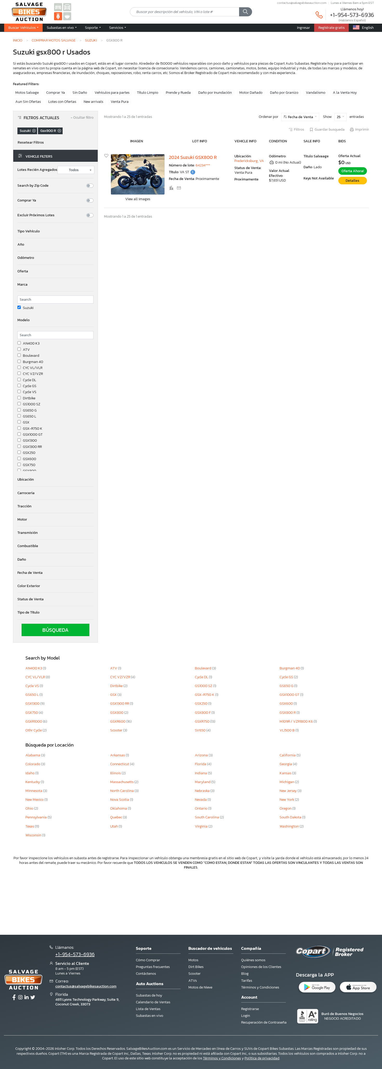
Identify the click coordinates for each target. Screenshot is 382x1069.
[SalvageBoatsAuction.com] (67, 16)
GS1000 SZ (31, 404)
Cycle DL (29, 380)
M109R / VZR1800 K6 (297, 721)
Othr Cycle (34, 730)
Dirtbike (29, 398)
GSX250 (29, 453)
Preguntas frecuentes (153, 967)
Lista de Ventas (148, 1009)
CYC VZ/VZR (33, 374)
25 (339, 117)
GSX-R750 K (32, 428)
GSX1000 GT (33, 434)
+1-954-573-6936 (352, 15)
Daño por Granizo (284, 92)
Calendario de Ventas (153, 1002)
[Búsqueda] (245, 12)
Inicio (17, 40)
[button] (62, 28)
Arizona (202, 755)
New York (287, 799)
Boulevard (31, 355)
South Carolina (207, 817)
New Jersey (289, 791)
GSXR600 (118, 721)
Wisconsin (33, 835)
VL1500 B (287, 730)
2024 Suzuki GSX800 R (193, 157)
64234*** (203, 165)
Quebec (116, 817)
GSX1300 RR (32, 447)
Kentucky (33, 782)
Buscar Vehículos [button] (22, 27)
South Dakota (291, 817)
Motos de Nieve (200, 987)
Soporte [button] (91, 27)
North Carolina (122, 791)
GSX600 (29, 459)
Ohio (29, 808)
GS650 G (30, 410)
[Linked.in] (26, 997)
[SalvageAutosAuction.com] (58, 7)
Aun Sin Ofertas (28, 101)
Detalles (352, 180)
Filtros (299, 129)
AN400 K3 (31, 343)
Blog (245, 973)
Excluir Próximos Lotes (36, 215)
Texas (30, 826)
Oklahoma (119, 808)
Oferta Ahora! (352, 171)
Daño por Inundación (215, 92)
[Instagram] (20, 997)
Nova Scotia (120, 799)
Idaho (30, 773)
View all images (137, 199)
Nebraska (202, 791)
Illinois (116, 773)
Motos (193, 960)
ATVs (192, 980)
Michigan (287, 782)
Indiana (201, 773)
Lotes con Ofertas (62, 101)
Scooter (116, 730)
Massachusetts (122, 782)
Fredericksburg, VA (249, 161)
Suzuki (91, 40)
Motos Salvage (27, 92)
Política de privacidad (262, 1058)
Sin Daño (80, 92)
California (288, 755)
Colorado (33, 764)
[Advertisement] (191, 901)
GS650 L (29, 416)
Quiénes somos (253, 960)
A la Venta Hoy (345, 92)
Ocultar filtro (82, 117)
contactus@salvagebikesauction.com (301, 3)
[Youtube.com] (33, 997)
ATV (26, 349)
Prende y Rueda (178, 92)
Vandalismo (315, 92)
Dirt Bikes (195, 967)
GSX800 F (203, 712)
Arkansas (118, 755)
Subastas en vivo (149, 1015)
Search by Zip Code (33, 185)
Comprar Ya (55, 92)
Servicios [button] (116, 27)
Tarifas (246, 980)
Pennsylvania (36, 817)
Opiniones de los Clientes (261, 967)
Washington (290, 826)
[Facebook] (14, 997)
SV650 (200, 730)
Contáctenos (146, 973)
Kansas (286, 773)
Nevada (201, 799)
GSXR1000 (34, 721)
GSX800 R (288, 712)
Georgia (286, 764)
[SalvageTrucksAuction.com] (67, 7)
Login (245, 1015)
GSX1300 (30, 440)
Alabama (33, 755)
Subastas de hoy (149, 995)
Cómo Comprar (148, 960)
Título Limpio (147, 92)
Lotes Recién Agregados (37, 169)
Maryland (203, 782)
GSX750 (29, 465)
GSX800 (29, 471)
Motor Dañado (250, 92)
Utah (114, 826)
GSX (26, 422)
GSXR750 (202, 721)
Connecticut (120, 764)
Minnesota (34, 791)
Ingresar (303, 27)
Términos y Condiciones (260, 987)
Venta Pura (120, 101)
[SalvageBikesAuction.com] (58, 16)
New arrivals (93, 101)
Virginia (201, 826)
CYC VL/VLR (32, 368)
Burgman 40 (33, 362)
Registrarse (250, 1009)
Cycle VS (29, 392)
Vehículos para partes (112, 92)
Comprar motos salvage (54, 40)
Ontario (201, 808)
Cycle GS (29, 386)
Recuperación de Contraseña (264, 1022)
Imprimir (362, 129)
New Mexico (34, 799)
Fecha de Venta (300, 117)
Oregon (286, 808)
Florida (201, 764)
